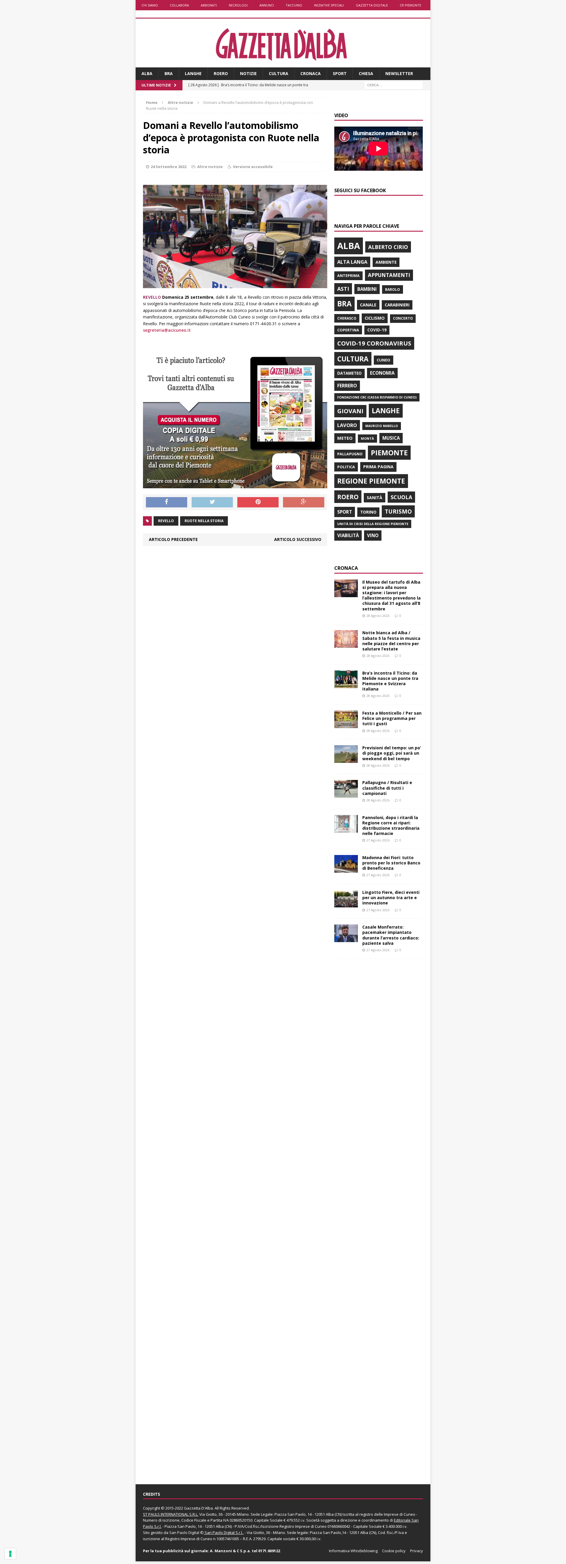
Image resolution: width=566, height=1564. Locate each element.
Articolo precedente (173, 539)
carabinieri (397, 305)
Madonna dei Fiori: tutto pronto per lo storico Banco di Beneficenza (391, 863)
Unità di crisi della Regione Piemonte (372, 524)
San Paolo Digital (184, 1532)
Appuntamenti (389, 274)
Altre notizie (210, 166)
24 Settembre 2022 (168, 166)
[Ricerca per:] (393, 84)
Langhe (193, 73)
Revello (166, 520)
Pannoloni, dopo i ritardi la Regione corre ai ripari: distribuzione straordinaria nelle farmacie (390, 825)
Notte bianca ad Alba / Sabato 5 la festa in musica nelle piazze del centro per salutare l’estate (391, 641)
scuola (401, 497)
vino (373, 535)
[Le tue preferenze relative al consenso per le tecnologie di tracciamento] (10, 1553)
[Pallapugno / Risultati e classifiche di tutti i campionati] (346, 794)
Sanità (374, 497)
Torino (368, 512)
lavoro (347, 425)
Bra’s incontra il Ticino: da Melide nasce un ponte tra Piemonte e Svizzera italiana (390, 681)
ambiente (386, 262)
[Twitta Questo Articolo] (212, 502)
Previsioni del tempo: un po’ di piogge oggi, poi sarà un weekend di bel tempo (391, 753)
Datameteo (349, 373)
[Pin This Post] (258, 502)
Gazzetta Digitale (372, 5)
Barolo (392, 289)
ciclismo (375, 318)
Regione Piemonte (371, 481)
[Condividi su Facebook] (166, 502)
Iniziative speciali (329, 5)
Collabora (179, 5)
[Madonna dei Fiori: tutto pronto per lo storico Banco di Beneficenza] (346, 869)
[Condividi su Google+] (303, 502)
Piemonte (389, 452)
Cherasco (346, 318)
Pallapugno (350, 453)
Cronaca (310, 73)
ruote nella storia (204, 520)
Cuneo (383, 360)
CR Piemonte (410, 5)
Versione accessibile (253, 166)
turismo (398, 511)
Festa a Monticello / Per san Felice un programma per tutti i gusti (392, 718)
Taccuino (294, 5)
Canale (368, 305)
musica (391, 438)
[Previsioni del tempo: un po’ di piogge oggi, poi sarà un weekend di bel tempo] (346, 759)
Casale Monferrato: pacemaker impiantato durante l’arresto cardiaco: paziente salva (390, 935)
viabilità (348, 535)
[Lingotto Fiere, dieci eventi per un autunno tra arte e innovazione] (346, 904)
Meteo (345, 438)
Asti (343, 288)
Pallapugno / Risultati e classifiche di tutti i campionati (387, 788)
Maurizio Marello (381, 426)
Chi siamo (150, 5)
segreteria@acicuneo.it (167, 330)
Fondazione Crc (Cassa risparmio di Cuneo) (377, 397)
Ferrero (347, 385)
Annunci (266, 5)
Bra (168, 73)
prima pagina (378, 466)
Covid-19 (376, 330)
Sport (340, 73)
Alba (147, 73)
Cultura (278, 73)
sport (344, 512)
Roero (221, 73)
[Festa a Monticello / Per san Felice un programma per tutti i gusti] (346, 725)
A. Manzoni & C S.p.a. (230, 1550)
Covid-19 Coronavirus (374, 343)
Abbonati (209, 5)
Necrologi (238, 5)
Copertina (348, 330)
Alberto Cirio (388, 246)
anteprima (348, 275)
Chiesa (366, 73)
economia (382, 373)
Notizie (248, 73)
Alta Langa (352, 261)
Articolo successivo (297, 539)
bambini (367, 289)
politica (346, 466)
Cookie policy (394, 1550)
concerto (403, 318)
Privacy (416, 1550)
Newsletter (399, 73)
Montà (367, 438)
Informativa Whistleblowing (353, 1550)
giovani (350, 411)
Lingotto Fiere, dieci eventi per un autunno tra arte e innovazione (390, 897)
